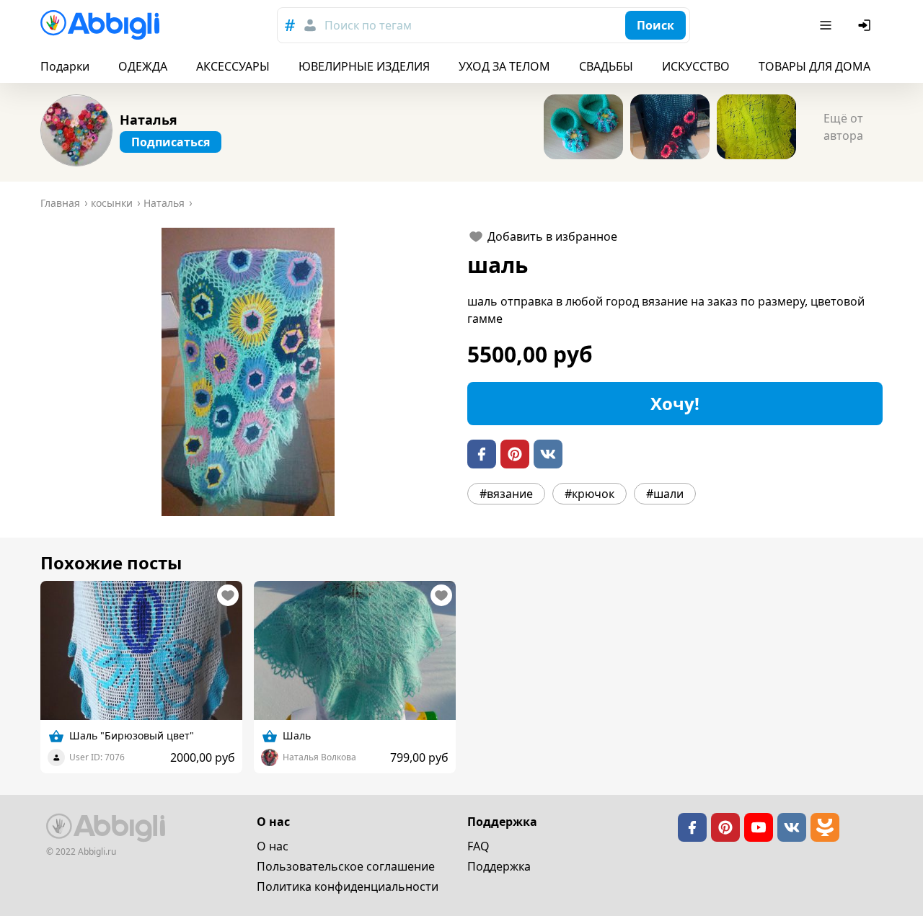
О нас (272, 846)
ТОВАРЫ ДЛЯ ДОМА (814, 66)
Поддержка (499, 866)
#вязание (506, 494)
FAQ (478, 846)
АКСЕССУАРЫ (233, 66)
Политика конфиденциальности (347, 886)
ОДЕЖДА (142, 66)
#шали (665, 494)
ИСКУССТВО (696, 66)
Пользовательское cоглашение (346, 866)
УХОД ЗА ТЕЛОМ (504, 66)
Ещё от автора (843, 126)
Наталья (148, 119)
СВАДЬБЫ (606, 66)
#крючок (589, 494)
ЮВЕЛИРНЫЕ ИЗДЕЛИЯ (364, 66)
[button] (248, 372)
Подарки (64, 66)
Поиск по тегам (368, 25)
